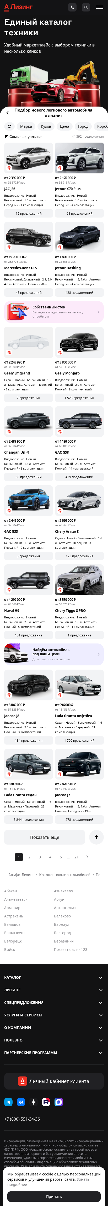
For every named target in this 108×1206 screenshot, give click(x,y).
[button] (54, 977)
